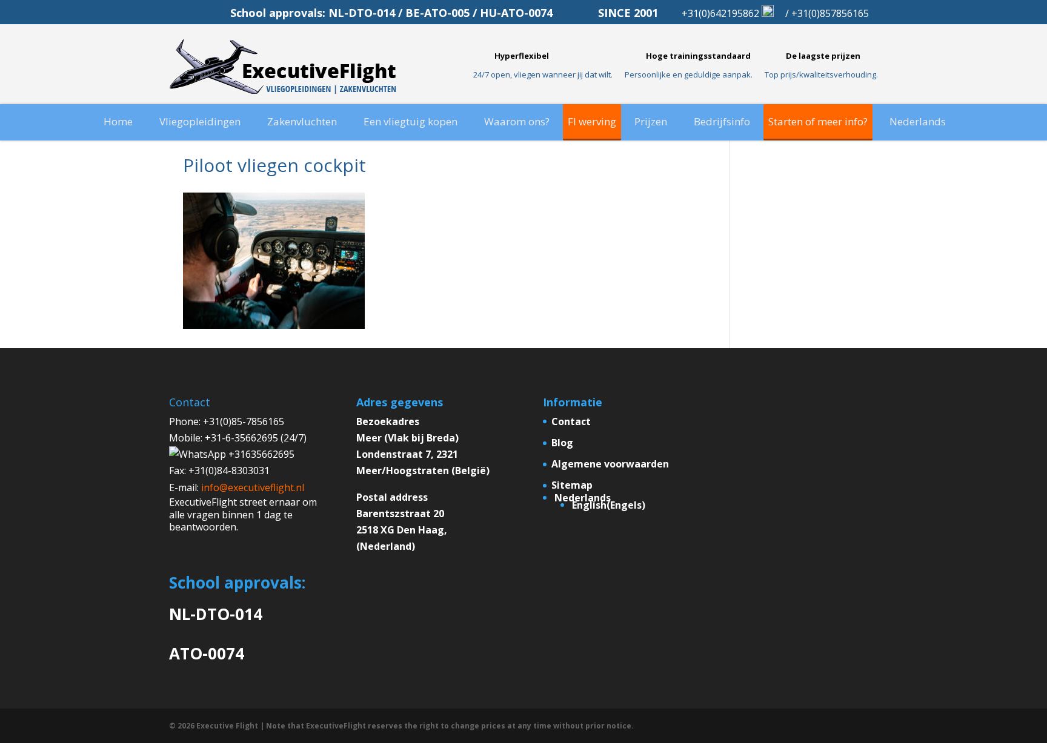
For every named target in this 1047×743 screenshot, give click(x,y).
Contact (571, 421)
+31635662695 (260, 454)
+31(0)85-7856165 (243, 421)
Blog (562, 442)
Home (118, 121)
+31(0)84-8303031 (229, 470)
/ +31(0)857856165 (827, 13)
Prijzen (650, 121)
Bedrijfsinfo (722, 121)
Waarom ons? (517, 121)
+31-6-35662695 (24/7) (256, 437)
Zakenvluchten (302, 121)
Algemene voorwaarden (610, 464)
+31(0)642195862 (722, 13)
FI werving (592, 121)
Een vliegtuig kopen (410, 121)
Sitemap (572, 485)
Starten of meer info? (818, 121)
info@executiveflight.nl (252, 487)
